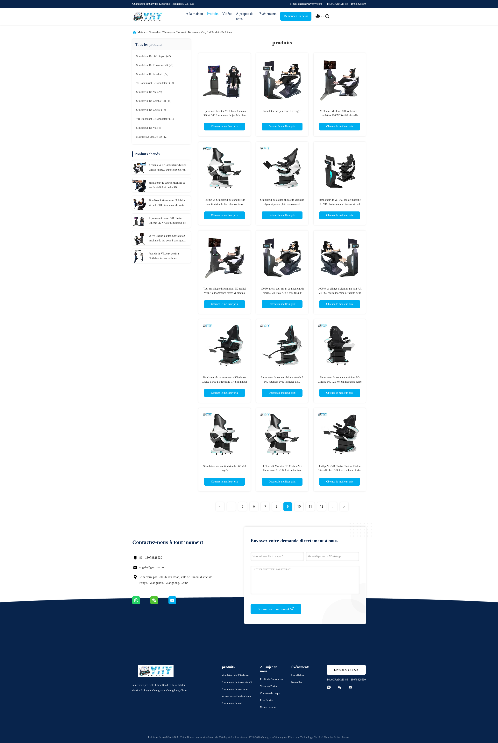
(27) (155, 65)
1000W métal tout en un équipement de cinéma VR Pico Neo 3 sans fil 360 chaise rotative (282, 293)
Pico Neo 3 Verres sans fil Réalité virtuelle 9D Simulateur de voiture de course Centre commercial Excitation (168, 203)
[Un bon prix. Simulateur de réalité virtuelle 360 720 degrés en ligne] (224, 434)
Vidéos (227, 14)
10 (299, 506)
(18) (151, 109)
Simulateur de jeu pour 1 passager (282, 111)
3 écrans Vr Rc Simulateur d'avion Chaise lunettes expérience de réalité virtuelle (168, 168)
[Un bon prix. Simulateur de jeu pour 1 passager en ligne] (282, 79)
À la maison (194, 14)
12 (321, 506)
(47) (153, 56)
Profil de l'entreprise (271, 679)
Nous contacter (268, 707)
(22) (152, 74)
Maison (142, 32)
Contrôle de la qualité (271, 694)
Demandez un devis (296, 16)
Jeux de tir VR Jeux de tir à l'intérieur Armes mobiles (164, 256)
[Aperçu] (147, 16)
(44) (153, 100)
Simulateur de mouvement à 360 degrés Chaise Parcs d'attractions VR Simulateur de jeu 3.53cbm (224, 381)
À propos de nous (244, 16)
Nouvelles (296, 682)
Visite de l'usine (268, 686)
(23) (149, 92)
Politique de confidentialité (163, 737)
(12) (151, 136)
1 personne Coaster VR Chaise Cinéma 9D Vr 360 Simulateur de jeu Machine (167, 221)
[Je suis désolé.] (141, 603)
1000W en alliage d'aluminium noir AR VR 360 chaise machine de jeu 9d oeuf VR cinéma (339, 293)
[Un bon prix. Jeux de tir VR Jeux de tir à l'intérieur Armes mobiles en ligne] (139, 256)
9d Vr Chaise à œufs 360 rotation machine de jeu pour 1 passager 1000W (167, 238)
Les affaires (297, 675)
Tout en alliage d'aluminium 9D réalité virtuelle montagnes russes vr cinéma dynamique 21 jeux (224, 293)
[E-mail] (177, 603)
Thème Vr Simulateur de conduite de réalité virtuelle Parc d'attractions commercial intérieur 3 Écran (224, 204)
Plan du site (266, 700)
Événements (267, 14)
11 (310, 506)
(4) (148, 127)
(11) (155, 118)
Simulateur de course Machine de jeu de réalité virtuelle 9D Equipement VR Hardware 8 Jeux (167, 185)
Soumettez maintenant (274, 609)
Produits (212, 14)
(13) (155, 83)
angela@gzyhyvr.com (152, 567)
